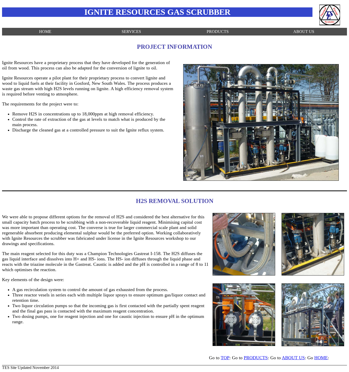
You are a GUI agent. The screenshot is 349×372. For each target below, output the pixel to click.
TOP (225, 357)
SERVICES (131, 31)
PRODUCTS (218, 31)
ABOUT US (303, 31)
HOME (45, 31)
